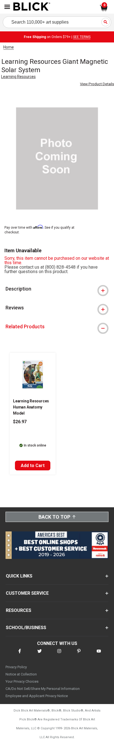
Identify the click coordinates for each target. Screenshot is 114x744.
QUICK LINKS (19, 576)
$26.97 (20, 421)
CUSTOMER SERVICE (27, 593)
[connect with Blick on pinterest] (78, 654)
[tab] (57, 288)
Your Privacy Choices (22, 681)
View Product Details (97, 84)
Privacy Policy (16, 667)
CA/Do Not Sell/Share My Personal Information (43, 689)
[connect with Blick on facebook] (19, 654)
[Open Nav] (7, 7)
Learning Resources (18, 76)
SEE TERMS (81, 37)
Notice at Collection (21, 674)
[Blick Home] (31, 7)
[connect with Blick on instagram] (59, 654)
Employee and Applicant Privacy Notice (37, 696)
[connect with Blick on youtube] (98, 654)
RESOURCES (18, 610)
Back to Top (54, 517)
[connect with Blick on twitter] (39, 654)
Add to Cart (33, 465)
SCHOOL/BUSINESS (26, 627)
